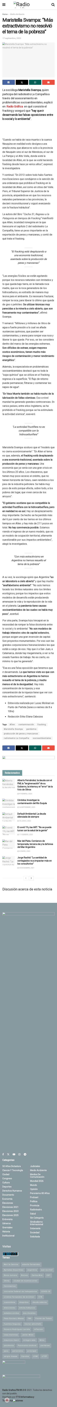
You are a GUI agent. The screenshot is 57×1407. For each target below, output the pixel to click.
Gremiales (7, 1227)
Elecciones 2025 (10, 1215)
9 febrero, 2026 (25, 794)
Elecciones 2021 (10, 1207)
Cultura (6, 1182)
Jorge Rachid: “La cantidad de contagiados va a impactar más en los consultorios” (34, 860)
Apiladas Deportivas (13, 1270)
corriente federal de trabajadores (20, 1291)
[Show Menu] (3, 4)
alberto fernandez (31, 1264)
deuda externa (40, 1302)
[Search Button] (53, 4)
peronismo (18, 1351)
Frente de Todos (43, 1318)
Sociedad (34, 1232)
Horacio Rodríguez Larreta (17, 1329)
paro (6, 1351)
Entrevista (7, 1219)
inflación (38, 1329)
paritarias (45, 1345)
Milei (42, 1340)
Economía (7, 1199)
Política (33, 1201)
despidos (23, 1302)
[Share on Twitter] (22, 82)
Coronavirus (10, 1286)
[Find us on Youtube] (14, 1154)
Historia (6, 1231)
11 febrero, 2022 (26, 834)
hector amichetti (33, 1324)
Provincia (34, 1205)
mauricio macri (11, 1340)
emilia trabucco (27, 1308)
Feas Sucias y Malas (14, 1318)
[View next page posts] (31, 878)
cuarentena (9, 1302)
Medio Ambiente (17, 14)
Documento (8, 1195)
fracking (42, 724)
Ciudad (5, 1174)
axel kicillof (47, 1270)
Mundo (33, 1185)
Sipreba (25, 1356)
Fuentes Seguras (12, 1324)
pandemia (31, 729)
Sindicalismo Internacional (36, 1223)
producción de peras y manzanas (21, 734)
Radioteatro (36, 1209)
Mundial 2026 (37, 1181)
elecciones (9, 1308)
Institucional (8, 1235)
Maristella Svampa (13, 729)
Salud (33, 1213)
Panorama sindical (27, 1345)
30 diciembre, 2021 (26, 868)
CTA (40, 1297)
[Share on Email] (48, 82)
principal (31, 1351)
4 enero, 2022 (24, 851)
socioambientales (42, 738)
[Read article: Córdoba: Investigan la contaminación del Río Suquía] (8, 803)
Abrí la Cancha (11, 1264)
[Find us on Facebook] (3, 1154)
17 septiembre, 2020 (11, 38)
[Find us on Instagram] (19, 1154)
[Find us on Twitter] (8, 1154)
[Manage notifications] (7, 1400)
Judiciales (35, 1166)
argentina (32, 1270)
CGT (49, 1275)
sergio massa (10, 1356)
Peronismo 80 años (40, 1193)
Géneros (6, 1223)
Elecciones (7, 1203)
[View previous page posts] (25, 878)
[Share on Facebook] (8, 82)
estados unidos (11, 1313)
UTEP (44, 1356)
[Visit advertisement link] (28, 760)
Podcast (34, 1197)
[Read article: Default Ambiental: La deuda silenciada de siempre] (8, 816)
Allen (12, 724)
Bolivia (24, 1275)
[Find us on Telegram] (25, 1154)
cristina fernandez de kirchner (19, 1297)
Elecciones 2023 (10, 1211)
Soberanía (35, 1228)
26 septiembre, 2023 (27, 807)
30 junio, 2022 (25, 821)
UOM (35, 1356)
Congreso (7, 1178)
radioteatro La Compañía (16, 738)
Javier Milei (28, 1335)
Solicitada (35, 1236)
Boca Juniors (10, 1275)
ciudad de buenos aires (25, 1281)
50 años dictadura (11, 1166)
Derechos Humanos (12, 1190)
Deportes (7, 1186)
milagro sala (29, 1340)
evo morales (29, 1313)
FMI (29, 1318)
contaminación (26, 724)
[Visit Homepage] (28, 5)
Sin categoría (37, 1217)
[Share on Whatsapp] (35, 82)
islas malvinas (11, 1335)
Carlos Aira (37, 1275)
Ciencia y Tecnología (12, 1170)
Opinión (34, 1189)
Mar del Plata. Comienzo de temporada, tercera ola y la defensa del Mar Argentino (35, 844)
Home (5, 14)
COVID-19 (45, 1291)
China (7, 1281)
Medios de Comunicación (37, 1175)
